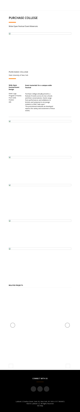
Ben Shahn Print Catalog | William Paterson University (35, 302)
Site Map (40, 406)
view (35, 313)
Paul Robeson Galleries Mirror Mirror (63, 332)
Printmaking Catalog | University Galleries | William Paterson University (32, 337)
